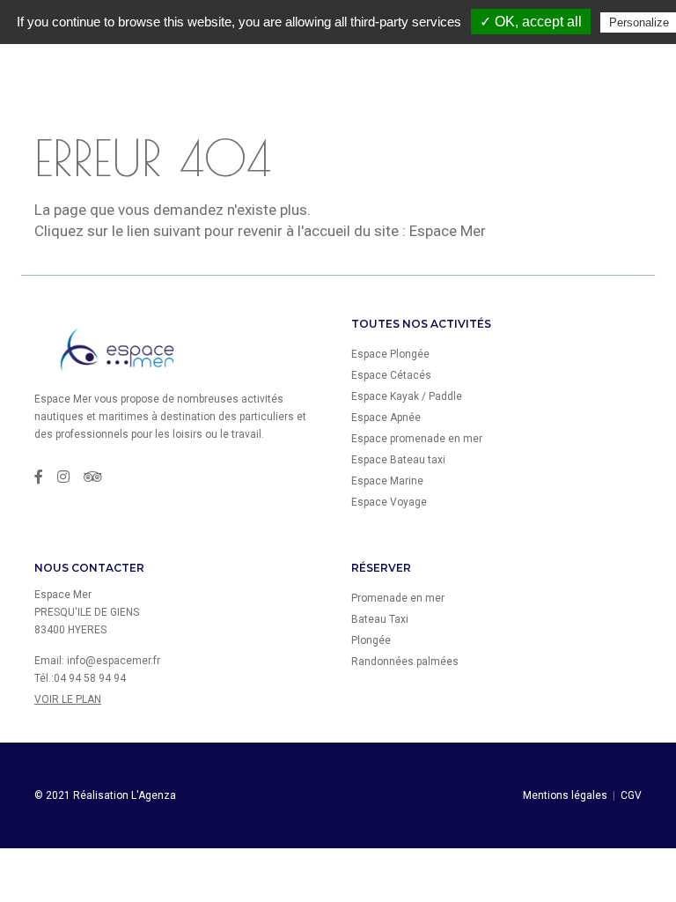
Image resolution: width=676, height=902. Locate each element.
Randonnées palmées (405, 661)
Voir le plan (67, 699)
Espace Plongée (390, 354)
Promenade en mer (398, 598)
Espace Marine (387, 481)
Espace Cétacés (391, 375)
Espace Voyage (389, 502)
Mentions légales (565, 795)
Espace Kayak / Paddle (406, 396)
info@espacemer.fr (113, 660)
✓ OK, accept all (531, 21)
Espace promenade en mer (416, 439)
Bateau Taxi (379, 619)
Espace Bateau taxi (398, 460)
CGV (631, 795)
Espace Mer (447, 231)
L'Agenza (153, 795)
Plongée (371, 640)
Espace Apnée (386, 417)
